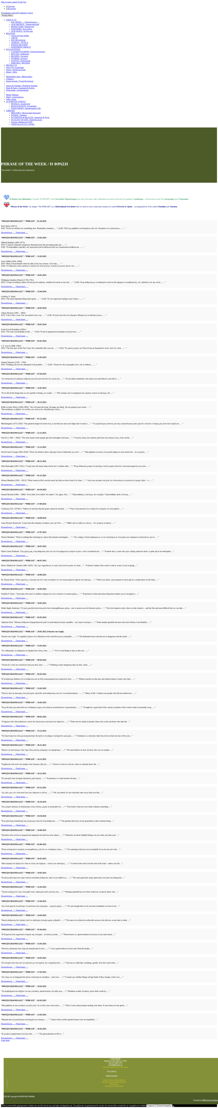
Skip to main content (9, 2)
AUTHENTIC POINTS (16, 101)
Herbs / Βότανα (12, 95)
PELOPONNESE (18, 40)
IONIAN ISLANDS (19, 45)
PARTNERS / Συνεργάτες (21, 29)
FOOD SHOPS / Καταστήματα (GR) (26, 108)
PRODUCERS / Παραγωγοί (22, 27)
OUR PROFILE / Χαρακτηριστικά (25, 24)
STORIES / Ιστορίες (19, 58)
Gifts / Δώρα (11, 99)
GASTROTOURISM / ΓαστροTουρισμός (28, 52)
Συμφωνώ (151, 1106)
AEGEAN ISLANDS (20, 36)
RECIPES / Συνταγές (19, 56)
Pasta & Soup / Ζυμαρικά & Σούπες (20, 88)
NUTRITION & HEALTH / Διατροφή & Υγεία (30, 117)
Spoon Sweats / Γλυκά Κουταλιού (19, 81)
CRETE (14, 38)
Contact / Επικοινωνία (114, 1086)
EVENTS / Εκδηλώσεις (21, 61)
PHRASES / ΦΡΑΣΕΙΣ (20, 63)
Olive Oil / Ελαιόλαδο (15, 67)
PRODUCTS (11, 65)
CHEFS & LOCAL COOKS (22, 124)
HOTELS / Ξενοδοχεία (20, 104)
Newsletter (114, 1084)
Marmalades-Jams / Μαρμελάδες (19, 77)
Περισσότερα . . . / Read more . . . (14, 233)
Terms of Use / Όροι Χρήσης (114, 1080)
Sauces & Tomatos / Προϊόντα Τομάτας (21, 86)
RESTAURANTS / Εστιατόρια (23, 106)
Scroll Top (22, 2)
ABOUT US (11, 20)
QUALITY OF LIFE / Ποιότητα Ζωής (26, 120)
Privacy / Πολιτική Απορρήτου (114, 1082)
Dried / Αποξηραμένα (14, 97)
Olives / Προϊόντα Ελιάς (15, 70)
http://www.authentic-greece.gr (115, 1067)
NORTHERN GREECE (21, 47)
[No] (173, 1106)
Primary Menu (7, 15)
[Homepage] (17, 13)
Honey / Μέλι (11, 72)
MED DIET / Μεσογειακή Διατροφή (25, 113)
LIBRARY (10, 111)
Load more (5, 1040)
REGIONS (10, 33)
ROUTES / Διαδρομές (20, 54)
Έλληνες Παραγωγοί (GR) (21, 122)
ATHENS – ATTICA (19, 42)
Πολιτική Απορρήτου (164, 1106)
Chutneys (10, 79)
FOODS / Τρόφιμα (18, 115)
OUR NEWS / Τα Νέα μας (22, 31)
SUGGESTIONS (13, 49)
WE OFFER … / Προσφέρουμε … (25, 22)
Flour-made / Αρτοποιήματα (17, 90)
